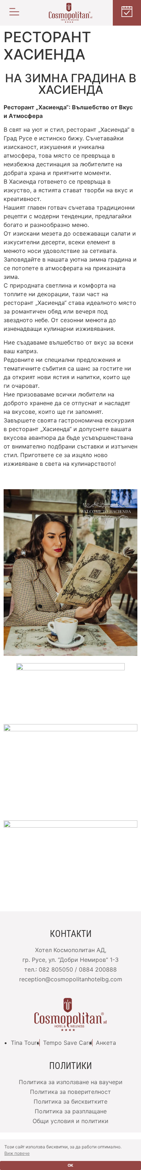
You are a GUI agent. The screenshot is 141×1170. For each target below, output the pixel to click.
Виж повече (17, 1153)
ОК (70, 1165)
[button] (14, 13)
